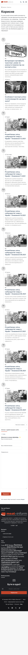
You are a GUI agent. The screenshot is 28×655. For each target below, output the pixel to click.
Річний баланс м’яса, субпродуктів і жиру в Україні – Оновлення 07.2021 (15, 329)
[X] (15, 525)
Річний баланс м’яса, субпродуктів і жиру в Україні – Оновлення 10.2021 (15, 213)
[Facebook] (13, 525)
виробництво (13, 547)
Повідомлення (4, 452)
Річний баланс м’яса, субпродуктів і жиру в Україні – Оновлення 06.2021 (15, 369)
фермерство (14, 568)
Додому (4, 7)
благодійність (3, 547)
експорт (18, 550)
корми (9, 554)
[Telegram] (17, 525)
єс (12, 569)
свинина (5, 562)
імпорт (22, 570)
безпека (18, 545)
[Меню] (26, 2)
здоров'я (4, 553)
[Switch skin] (21, 2)
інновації (12, 572)
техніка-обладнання (17, 566)
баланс (11, 545)
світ (17, 562)
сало (20, 560)
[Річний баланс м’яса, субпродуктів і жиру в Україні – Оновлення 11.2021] (16, 162)
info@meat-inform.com (7, 537)
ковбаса (16, 553)
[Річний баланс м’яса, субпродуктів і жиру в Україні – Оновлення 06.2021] (16, 357)
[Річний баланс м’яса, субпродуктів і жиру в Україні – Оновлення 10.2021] (16, 201)
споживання (6, 564)
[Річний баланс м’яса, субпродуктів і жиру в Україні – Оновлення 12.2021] (16, 125)
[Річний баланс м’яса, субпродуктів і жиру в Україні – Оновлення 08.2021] (16, 280)
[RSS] (11, 525)
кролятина (14, 554)
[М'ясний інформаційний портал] (7, 2)
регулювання (7, 560)
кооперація (4, 554)
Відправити (6, 494)
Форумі (22, 499)
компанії (23, 553)
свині (12, 562)
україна (5, 567)
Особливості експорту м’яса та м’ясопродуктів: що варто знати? (15, 99)
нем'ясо (15, 556)
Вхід (21, 604)
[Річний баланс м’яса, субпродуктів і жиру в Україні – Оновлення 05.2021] (16, 396)
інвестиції (5, 572)
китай (10, 552)
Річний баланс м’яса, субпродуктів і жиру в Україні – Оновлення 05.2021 (15, 408)
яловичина (6, 570)
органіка (21, 556)
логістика (21, 554)
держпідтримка (7, 551)
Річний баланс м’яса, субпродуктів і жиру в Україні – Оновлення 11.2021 (15, 174)
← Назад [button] (3, 434)
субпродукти (6, 566)
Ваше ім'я (6, 439)
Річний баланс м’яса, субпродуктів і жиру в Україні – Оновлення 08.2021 (15, 292)
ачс (6, 545)
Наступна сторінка (19, 424)
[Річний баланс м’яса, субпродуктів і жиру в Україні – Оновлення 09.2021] (16, 241)
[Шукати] (23, 2)
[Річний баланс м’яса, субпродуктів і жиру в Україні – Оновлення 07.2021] (16, 317)
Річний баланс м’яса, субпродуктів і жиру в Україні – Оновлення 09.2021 (15, 253)
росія (16, 560)
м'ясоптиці (6, 556)
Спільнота (16, 604)
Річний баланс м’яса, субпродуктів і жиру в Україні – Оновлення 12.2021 (15, 137)
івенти (16, 570)
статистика (15, 564)
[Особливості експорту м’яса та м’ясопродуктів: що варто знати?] (16, 87)
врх (21, 547)
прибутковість (6, 558)
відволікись (12, 549)
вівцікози (4, 549)
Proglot (3, 545)
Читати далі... (20, 522)
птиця (14, 558)
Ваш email (6, 445)
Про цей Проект (9, 604)
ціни (21, 568)
